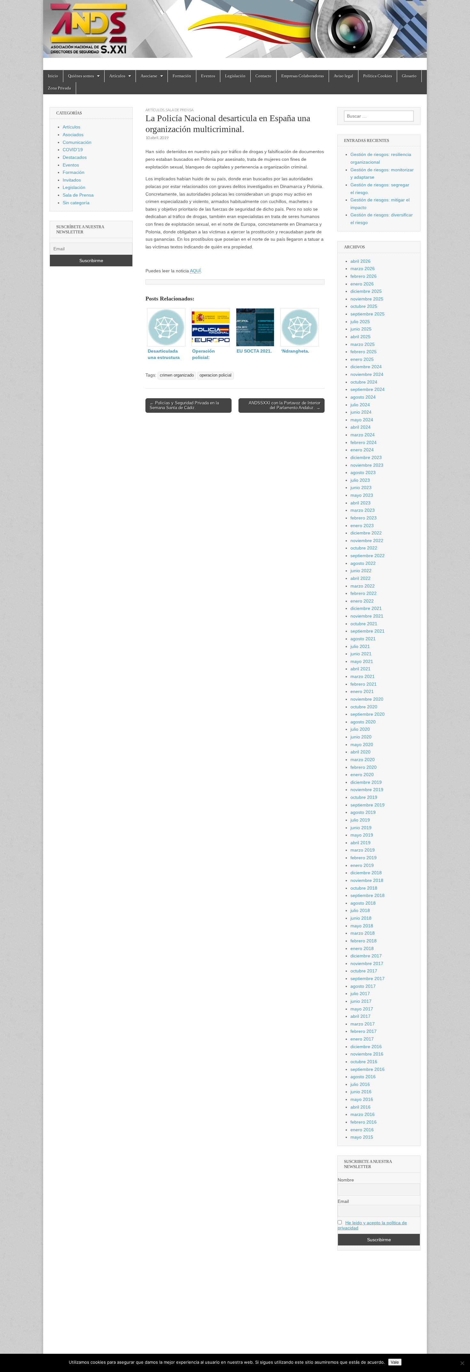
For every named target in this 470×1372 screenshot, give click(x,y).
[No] (462, 1363)
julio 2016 (360, 1084)
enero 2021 (362, 691)
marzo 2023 (362, 510)
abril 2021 (360, 668)
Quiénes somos (81, 76)
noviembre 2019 (366, 789)
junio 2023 (361, 487)
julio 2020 (360, 729)
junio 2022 (361, 570)
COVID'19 (73, 149)
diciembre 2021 (366, 608)
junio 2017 (361, 1001)
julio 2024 (360, 404)
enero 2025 (362, 359)
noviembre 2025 (366, 298)
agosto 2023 (363, 472)
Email (343, 1201)
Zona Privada (59, 88)
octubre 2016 (363, 1061)
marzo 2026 (362, 268)
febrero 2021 (363, 684)
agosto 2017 (363, 986)
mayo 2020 (361, 744)
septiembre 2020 (367, 714)
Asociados (73, 134)
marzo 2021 (362, 676)
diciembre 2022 (366, 532)
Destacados (75, 157)
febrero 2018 (363, 940)
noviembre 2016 (366, 1053)
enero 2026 (362, 283)
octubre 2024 (363, 382)
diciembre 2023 (366, 457)
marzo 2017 (362, 1023)
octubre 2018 (363, 888)
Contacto (263, 76)
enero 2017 (362, 1038)
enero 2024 (362, 449)
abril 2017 (360, 1016)
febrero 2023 (363, 517)
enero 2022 (362, 601)
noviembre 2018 (366, 880)
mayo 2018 (361, 925)
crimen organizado (177, 375)
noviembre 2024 (366, 374)
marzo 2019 (362, 850)
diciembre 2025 (366, 291)
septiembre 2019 (367, 804)
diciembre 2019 (366, 782)
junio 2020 (361, 736)
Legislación (235, 76)
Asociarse (149, 76)
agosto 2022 (363, 563)
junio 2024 (361, 412)
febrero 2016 (363, 1122)
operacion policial (215, 375)
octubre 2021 (363, 623)
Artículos (117, 76)
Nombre (346, 1179)
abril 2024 (360, 427)
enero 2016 (362, 1129)
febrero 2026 (363, 276)
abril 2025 (360, 336)
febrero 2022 (363, 593)
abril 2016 (360, 1107)
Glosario (409, 76)
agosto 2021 (363, 638)
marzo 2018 (362, 933)
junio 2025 (361, 328)
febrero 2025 (363, 351)
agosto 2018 (363, 903)
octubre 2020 (363, 706)
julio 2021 (360, 646)
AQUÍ (195, 270)
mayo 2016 (361, 1099)
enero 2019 (362, 865)
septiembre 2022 (367, 555)
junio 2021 (361, 653)
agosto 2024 (363, 397)
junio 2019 (361, 827)
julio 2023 (360, 480)
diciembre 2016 (366, 1046)
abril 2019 (360, 842)
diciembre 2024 (366, 366)
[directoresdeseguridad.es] (235, 30)
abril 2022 (360, 578)
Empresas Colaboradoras (302, 76)
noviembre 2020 (366, 699)
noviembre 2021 (366, 616)
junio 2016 (361, 1091)
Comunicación (77, 142)
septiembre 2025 (367, 313)
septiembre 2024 (367, 389)
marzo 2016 (362, 1114)
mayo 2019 (361, 835)
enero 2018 (362, 948)
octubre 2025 (363, 306)
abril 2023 (360, 502)
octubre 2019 (363, 797)
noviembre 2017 (366, 963)
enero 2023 (362, 525)
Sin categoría (76, 202)
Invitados (72, 180)
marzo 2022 (362, 586)
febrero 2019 (363, 857)
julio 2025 (360, 321)
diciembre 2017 (366, 955)
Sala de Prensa (179, 110)
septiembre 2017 (367, 978)
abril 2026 (360, 261)
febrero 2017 (363, 1031)
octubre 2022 (363, 547)
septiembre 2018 (367, 895)
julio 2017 (360, 993)
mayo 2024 (361, 419)
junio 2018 (361, 918)
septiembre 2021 (367, 631)
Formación (182, 76)
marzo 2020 (362, 759)
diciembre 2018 (366, 872)
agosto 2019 (363, 812)
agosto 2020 (363, 721)
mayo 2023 (361, 495)
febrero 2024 (363, 442)
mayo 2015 (361, 1137)
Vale (395, 1362)
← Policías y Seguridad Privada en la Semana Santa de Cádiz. (184, 405)
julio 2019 (360, 819)
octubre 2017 (363, 970)
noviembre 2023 (366, 465)
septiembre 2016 (367, 1069)
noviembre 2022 (366, 540)
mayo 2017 (361, 1008)
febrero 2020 (363, 767)
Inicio (53, 76)
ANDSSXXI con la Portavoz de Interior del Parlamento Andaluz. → (284, 405)
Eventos (208, 76)
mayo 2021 (361, 661)
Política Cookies (377, 76)
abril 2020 (360, 751)
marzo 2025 (362, 344)
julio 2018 (360, 910)
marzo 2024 (362, 434)
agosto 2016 (363, 1076)
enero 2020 (362, 774)
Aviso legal (343, 76)
